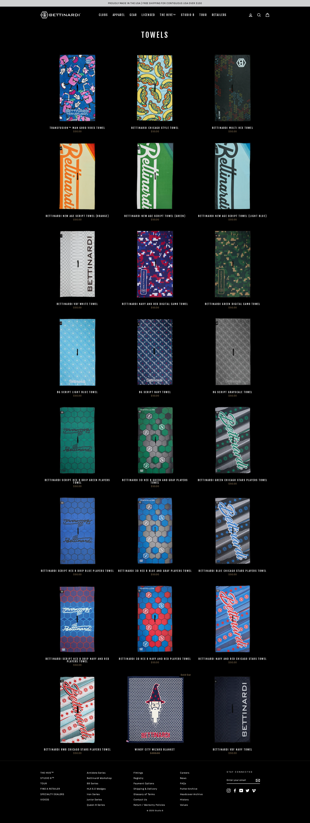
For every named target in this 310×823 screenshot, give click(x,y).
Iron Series (93, 794)
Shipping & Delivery (145, 788)
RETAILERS (219, 15)
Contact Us (140, 799)
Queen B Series (96, 805)
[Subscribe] (258, 780)
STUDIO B (188, 15)
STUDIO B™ (47, 778)
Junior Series (94, 799)
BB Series (92, 783)
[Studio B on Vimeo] (254, 790)
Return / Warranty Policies (149, 805)
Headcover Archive (191, 794)
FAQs (183, 783)
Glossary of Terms (144, 794)
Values (184, 805)
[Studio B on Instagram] (229, 790)
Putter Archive (188, 788)
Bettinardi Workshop (99, 778)
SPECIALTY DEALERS (52, 794)
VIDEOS (44, 799)
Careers (184, 772)
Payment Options (144, 783)
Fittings (138, 772)
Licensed (148, 15)
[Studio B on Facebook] (235, 790)
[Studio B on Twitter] (247, 790)
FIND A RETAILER (50, 788)
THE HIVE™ (168, 15)
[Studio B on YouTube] (241, 790)
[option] (155, 3)
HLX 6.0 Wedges (96, 788)
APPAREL (119, 15)
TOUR (203, 15)
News (183, 778)
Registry (139, 778)
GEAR (133, 15)
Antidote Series (96, 772)
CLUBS (103, 15)
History (184, 799)
